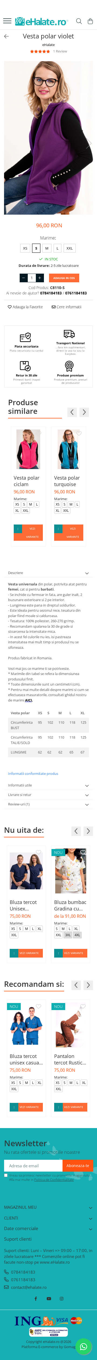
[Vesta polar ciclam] (28, 449)
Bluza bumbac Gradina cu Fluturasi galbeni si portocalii (70, 905)
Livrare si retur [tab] (19, 794)
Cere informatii (68, 306)
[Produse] (7, 21)
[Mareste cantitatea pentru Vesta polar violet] (40, 278)
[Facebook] (35, 1299)
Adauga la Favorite (27, 306)
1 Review (60, 51)
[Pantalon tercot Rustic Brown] (70, 1024)
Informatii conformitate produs (33, 773)
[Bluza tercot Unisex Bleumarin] (26, 870)
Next (88, 143)
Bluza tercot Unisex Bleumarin (23, 905)
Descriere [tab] (15, 572)
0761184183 (22, 1279)
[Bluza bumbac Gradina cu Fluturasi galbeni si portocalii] (70, 870)
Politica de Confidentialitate (54, 1179)
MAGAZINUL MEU (20, 1207)
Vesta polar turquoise (67, 480)
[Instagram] (61, 1299)
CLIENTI (11, 1218)
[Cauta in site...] (79, 21)
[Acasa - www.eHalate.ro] (42, 21)
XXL (70, 248)
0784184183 (22, 1272)
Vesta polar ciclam (26, 480)
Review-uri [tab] (19, 804)
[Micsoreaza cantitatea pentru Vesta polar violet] (24, 278)
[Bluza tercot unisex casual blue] (26, 1024)
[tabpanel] (48, 138)
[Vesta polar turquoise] (68, 449)
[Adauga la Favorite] (38, 434)
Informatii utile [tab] (20, 785)
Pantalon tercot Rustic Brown (68, 1059)
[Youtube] (48, 1299)
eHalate (48, 44)
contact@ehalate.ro (28, 1287)
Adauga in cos (64, 278)
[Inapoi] (4, 36)
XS (25, 248)
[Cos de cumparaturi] (90, 21)
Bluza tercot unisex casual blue (25, 1059)
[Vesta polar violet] (48, 138)
